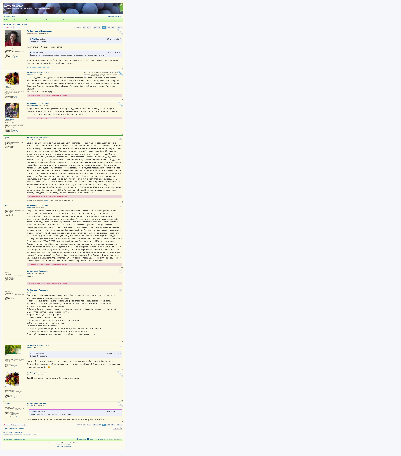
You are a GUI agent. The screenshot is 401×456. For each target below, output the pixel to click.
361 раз (16, 366)
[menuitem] (12, 16)
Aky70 (34, 39)
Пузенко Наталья (9, 46)
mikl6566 (7, 403)
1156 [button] (118, 27)
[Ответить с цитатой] (120, 31)
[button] (84, 27)
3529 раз (15, 414)
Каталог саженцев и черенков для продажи (38, 67)
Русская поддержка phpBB (63, 444)
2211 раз (16, 57)
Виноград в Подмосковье (15, 24)
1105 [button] (94, 27)
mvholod (7, 137)
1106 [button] (99, 27)
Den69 (6, 354)
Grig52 (6, 290)
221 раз (15, 96)
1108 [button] (108, 27)
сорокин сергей (27, 434)
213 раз (16, 131)
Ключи (6, 86)
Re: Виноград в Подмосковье (39, 31)
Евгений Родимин (9, 119)
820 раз (16, 97)
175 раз (15, 365)
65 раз (15, 130)
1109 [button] (112, 27)
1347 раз (15, 56)
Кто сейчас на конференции (12, 432)
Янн (33, 52)
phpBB (59, 442)
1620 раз (16, 416)
